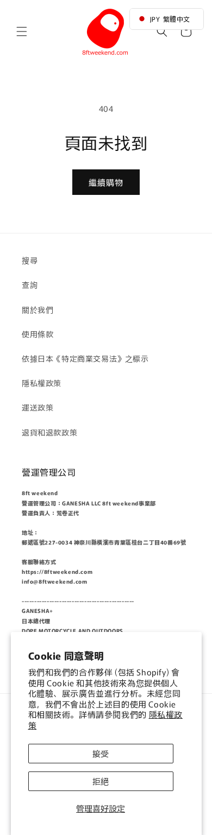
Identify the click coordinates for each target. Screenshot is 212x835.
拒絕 (100, 781)
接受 (100, 753)
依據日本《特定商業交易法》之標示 (85, 358)
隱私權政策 (41, 382)
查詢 (30, 284)
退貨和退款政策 (49, 432)
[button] (22, 31)
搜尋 (30, 260)
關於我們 (37, 309)
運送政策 (37, 407)
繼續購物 (106, 182)
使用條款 (37, 333)
